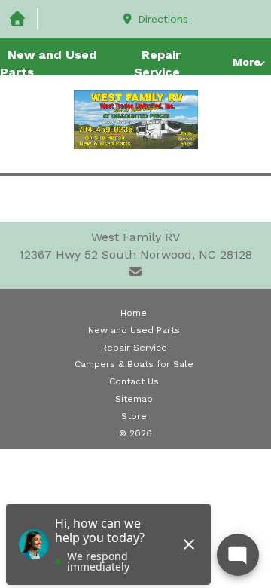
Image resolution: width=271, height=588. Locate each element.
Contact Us (134, 381)
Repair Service (157, 63)
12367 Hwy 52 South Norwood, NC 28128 (135, 254)
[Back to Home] (135, 119)
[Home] (19, 19)
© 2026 (135, 433)
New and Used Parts (48, 63)
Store (134, 416)
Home (133, 313)
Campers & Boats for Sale (134, 364)
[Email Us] (135, 272)
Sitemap (134, 399)
